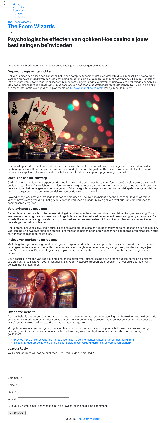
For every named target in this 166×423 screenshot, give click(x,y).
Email (12, 391)
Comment (15, 377)
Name (12, 384)
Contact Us (20, 16)
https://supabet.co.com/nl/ (86, 88)
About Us (18, 7)
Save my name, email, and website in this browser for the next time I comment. (59, 405)
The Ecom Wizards (19, 22)
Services (18, 10)
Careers (18, 13)
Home (16, 4)
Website (12, 399)
